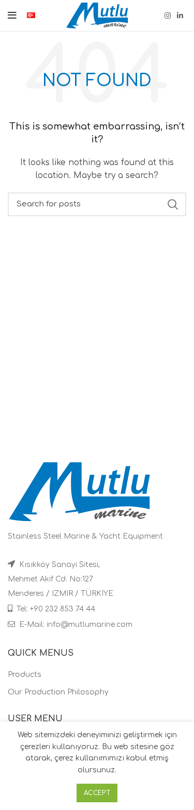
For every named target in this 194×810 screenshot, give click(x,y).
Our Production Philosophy (58, 692)
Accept (97, 793)
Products (24, 674)
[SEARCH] (172, 204)
